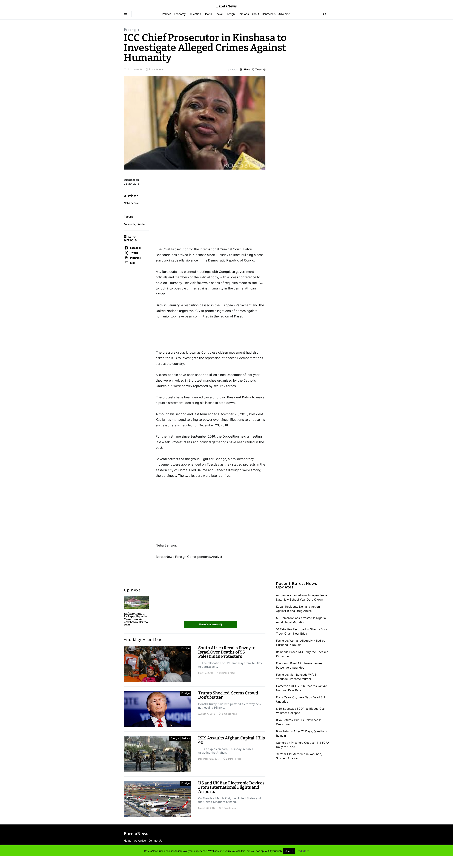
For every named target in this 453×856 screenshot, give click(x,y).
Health (208, 14)
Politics (166, 14)
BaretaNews (226, 6)
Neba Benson (131, 203)
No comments (134, 69)
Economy (180, 14)
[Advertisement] (184, 192)
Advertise (284, 14)
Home (127, 840)
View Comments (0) (210, 624)
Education (194, 14)
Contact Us (269, 14)
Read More (302, 850)
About (255, 14)
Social (219, 14)
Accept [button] (289, 851)
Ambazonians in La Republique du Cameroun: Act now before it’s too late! (136, 619)
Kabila (141, 224)
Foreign (230, 14)
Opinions (243, 14)
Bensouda (129, 224)
